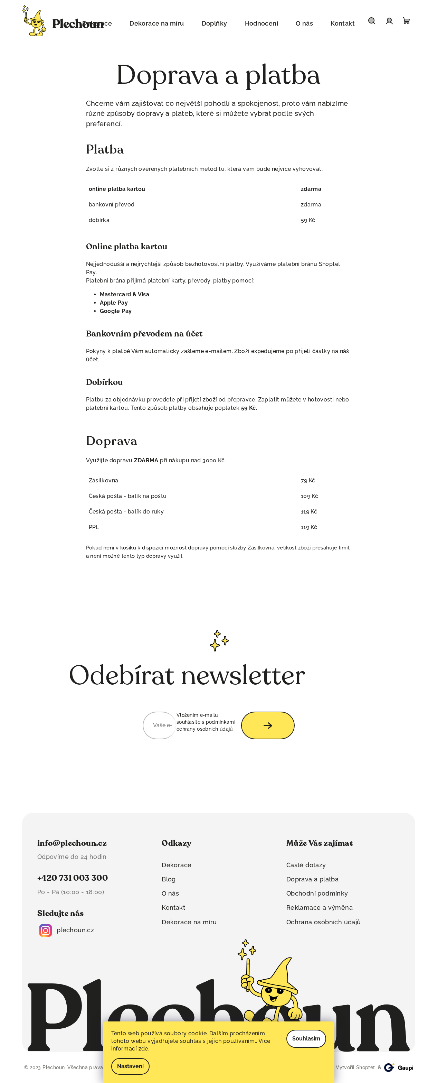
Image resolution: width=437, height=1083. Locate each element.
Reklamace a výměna (319, 907)
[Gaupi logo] (398, 1067)
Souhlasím (306, 1038)
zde (143, 1048)
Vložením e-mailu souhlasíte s (206, 722)
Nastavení (130, 1066)
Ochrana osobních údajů (323, 922)
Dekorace (176, 865)
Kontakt (173, 907)
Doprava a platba (312, 879)
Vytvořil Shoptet (354, 1067)
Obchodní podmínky (317, 893)
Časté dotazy (306, 865)
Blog (169, 879)
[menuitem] (156, 23)
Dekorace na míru (189, 922)
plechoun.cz (75, 930)
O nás (170, 893)
